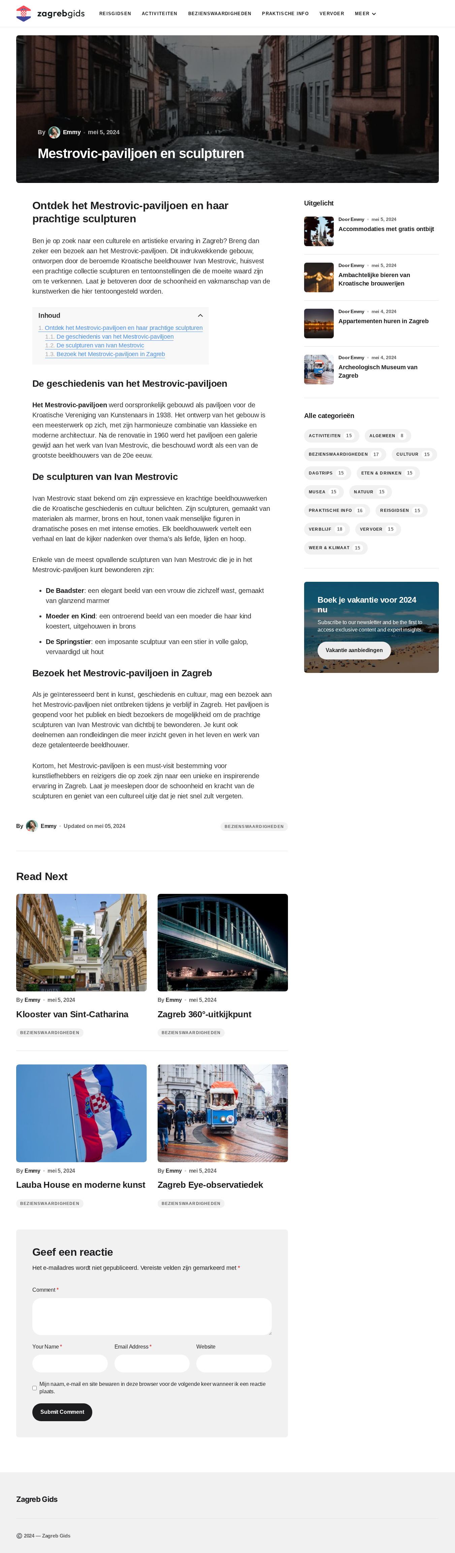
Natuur (369, 491)
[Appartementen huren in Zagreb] (319, 323)
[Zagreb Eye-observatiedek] (223, 1113)
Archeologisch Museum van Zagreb (378, 371)
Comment (45, 1290)
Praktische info (336, 510)
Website (206, 1347)
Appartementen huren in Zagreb (383, 321)
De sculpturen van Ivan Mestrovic (100, 345)
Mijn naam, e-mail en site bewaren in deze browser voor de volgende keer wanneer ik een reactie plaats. (152, 1387)
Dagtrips (326, 473)
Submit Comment (62, 1412)
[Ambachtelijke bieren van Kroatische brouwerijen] (319, 277)
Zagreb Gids (36, 1499)
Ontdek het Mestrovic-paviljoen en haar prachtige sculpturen (123, 328)
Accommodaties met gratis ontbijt (386, 229)
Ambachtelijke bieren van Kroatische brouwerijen (374, 279)
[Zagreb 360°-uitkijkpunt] (223, 943)
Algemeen (386, 435)
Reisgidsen (400, 510)
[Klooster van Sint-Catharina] (81, 943)
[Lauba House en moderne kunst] (81, 1113)
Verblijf (326, 529)
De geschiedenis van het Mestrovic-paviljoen (115, 336)
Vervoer (377, 529)
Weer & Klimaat (334, 548)
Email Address (133, 1347)
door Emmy (351, 219)
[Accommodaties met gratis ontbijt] (319, 231)
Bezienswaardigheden (254, 826)
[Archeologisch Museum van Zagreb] (319, 369)
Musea (322, 491)
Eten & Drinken (387, 473)
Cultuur (413, 454)
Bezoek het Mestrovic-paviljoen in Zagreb (111, 354)
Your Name (47, 1347)
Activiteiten (330, 435)
